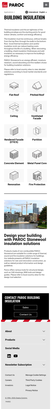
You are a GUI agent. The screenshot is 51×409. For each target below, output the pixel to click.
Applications (8, 12)
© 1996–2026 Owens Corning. (16, 398)
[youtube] (15, 356)
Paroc (13, 4)
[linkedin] (9, 356)
